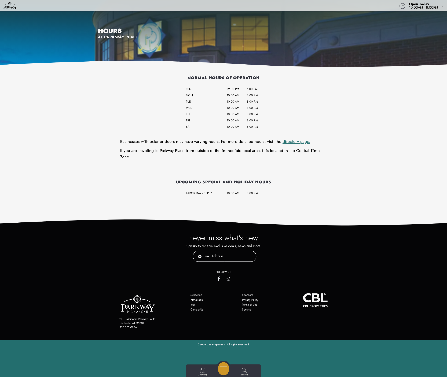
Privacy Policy (250, 300)
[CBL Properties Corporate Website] (303, 300)
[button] (425, 5)
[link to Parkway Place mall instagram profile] (229, 278)
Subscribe (196, 295)
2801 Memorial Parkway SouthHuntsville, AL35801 (137, 321)
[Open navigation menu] (223, 369)
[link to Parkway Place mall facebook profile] (219, 278)
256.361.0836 (128, 327)
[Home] (168, 5)
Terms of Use (249, 305)
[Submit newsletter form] (249, 256)
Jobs (193, 305)
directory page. (296, 141)
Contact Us (196, 310)
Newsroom (196, 300)
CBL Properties (216, 344)
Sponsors (247, 295)
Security (246, 310)
